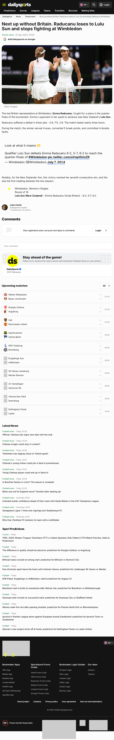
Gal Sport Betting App (11, 691)
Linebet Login (65, 678)
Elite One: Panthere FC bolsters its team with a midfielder (30, 520)
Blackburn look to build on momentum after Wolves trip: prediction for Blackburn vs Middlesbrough (51, 588)
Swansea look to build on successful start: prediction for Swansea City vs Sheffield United (47, 597)
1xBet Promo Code (38, 673)
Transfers (59, 10)
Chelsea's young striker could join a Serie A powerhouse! (30, 463)
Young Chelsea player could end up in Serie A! (25, 472)
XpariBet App (8, 695)
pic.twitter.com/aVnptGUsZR (69, 157)
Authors (91, 670)
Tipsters (91, 674)
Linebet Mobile (8, 682)
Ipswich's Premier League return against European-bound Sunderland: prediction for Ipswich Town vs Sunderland (52, 618)
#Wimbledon (37, 157)
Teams (47, 10)
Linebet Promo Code (39, 689)
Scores (23, 10)
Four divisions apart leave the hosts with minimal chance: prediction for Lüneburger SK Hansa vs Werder (54, 569)
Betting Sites (88, 10)
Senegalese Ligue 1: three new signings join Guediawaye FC (32, 510)
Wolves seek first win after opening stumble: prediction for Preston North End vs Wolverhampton (50, 607)
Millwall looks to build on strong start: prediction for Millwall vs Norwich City (40, 559)
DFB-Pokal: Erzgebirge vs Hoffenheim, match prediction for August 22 (37, 578)
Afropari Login (65, 670)
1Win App (6, 670)
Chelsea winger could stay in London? (21, 444)
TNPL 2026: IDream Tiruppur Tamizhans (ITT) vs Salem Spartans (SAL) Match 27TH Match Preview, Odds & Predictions (56, 539)
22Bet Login (64, 682)
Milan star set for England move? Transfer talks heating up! (31, 491)
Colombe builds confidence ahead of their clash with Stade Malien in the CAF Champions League (50, 501)
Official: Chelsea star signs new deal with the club (27, 434)
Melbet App (7, 674)
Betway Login (65, 691)
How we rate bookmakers (91, 701)
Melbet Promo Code (39, 685)
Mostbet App (7, 678)
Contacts (37, 701)
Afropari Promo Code (40, 693)
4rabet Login (64, 686)
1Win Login (63, 674)
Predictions (10, 10)
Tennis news (30, 16)
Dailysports (7, 16)
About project (23, 701)
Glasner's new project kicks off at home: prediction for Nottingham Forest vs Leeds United (47, 629)
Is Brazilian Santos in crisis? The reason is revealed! (28, 482)
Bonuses (73, 10)
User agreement (69, 701)
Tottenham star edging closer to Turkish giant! (25, 453)
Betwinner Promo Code (40, 681)
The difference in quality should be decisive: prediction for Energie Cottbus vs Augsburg (46, 550)
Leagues (35, 10)
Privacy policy (51, 701)
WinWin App (7, 686)
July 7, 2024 (56, 162)
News (18, 16)
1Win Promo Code (38, 677)
